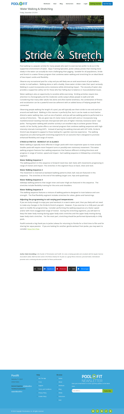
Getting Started (95, 4)
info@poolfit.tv (27, 386)
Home (60, 378)
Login (85, 4)
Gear (54, 4)
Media (60, 393)
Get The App (42, 378)
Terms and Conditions (44, 389)
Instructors (69, 4)
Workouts (47, 4)
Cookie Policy (42, 396)
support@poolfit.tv (16, 391)
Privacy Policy (42, 393)
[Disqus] (62, 294)
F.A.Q (40, 382)
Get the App (107, 4)
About (79, 4)
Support (40, 385)
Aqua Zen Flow (33, 229)
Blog (61, 4)
